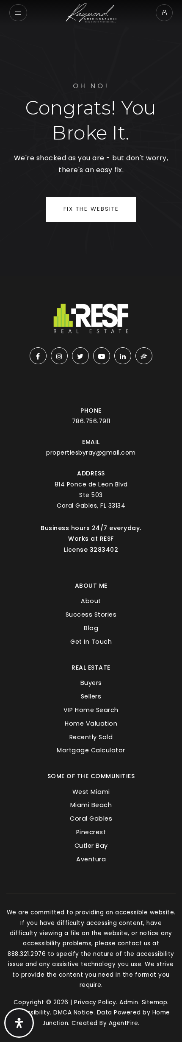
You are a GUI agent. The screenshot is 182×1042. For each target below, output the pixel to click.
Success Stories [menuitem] (91, 614)
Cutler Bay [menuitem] (91, 845)
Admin (128, 1002)
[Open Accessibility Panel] (19, 1023)
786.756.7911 (91, 421)
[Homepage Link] (91, 12)
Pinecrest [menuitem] (91, 832)
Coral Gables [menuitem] (91, 818)
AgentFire (123, 1023)
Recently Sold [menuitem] (91, 737)
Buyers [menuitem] (91, 683)
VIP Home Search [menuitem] (91, 710)
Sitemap (155, 1002)
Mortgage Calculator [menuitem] (91, 750)
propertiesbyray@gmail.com (91, 452)
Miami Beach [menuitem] (91, 805)
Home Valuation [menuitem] (91, 723)
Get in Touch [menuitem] (91, 641)
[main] (91, 138)
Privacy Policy (95, 1002)
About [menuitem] (91, 601)
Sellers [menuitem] (91, 696)
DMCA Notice (73, 1012)
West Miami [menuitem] (91, 792)
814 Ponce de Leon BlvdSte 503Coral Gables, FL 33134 (91, 495)
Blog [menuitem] (91, 628)
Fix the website (91, 209)
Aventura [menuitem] (91, 859)
